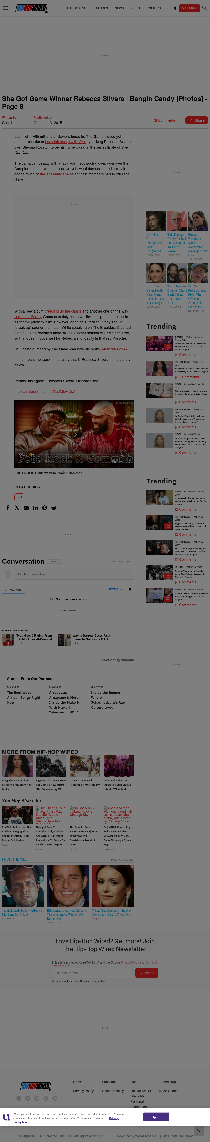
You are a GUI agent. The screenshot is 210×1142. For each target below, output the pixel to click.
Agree (156, 1117)
